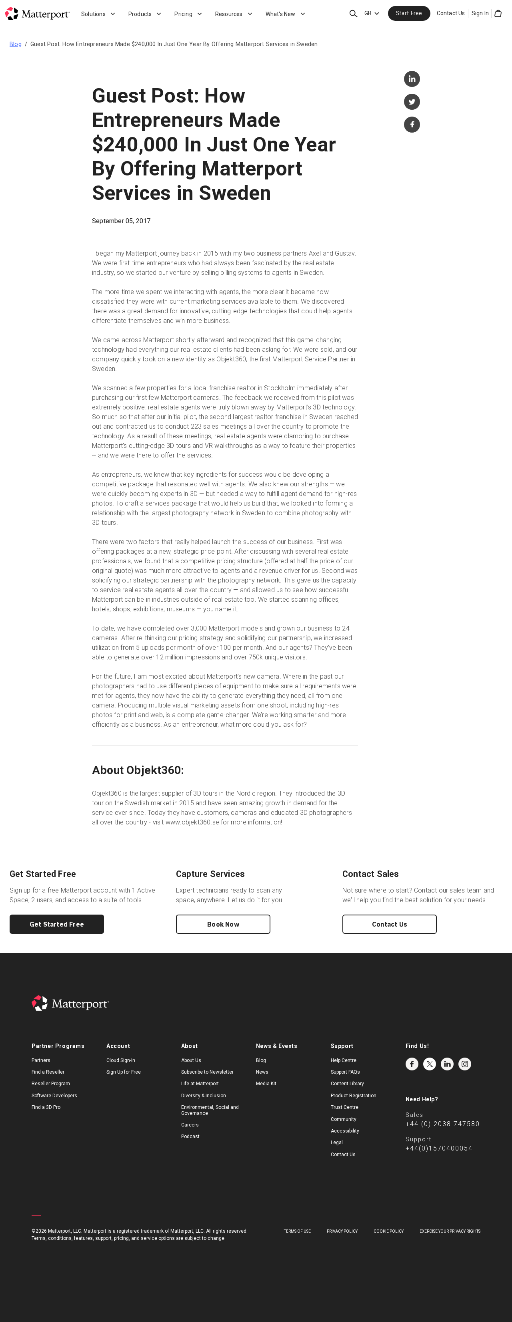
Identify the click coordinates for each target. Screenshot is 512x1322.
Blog (16, 44)
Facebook (412, 1064)
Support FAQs (345, 1072)
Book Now (223, 924)
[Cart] (498, 13)
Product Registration (353, 1095)
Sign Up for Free (123, 1072)
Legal (337, 1142)
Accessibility (345, 1131)
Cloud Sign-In (120, 1060)
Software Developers (54, 1095)
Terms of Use (297, 1231)
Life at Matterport (200, 1083)
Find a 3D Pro (46, 1107)
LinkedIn (447, 1064)
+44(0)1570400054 (439, 1148)
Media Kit (266, 1083)
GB (368, 13)
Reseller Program (51, 1083)
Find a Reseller (48, 1072)
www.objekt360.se (192, 822)
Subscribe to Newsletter (207, 1072)
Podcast (190, 1136)
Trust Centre (344, 1107)
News (262, 1072)
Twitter (429, 1064)
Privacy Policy (342, 1231)
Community (343, 1119)
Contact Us (451, 13)
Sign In (480, 13)
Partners (41, 1060)
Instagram (464, 1064)
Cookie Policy (389, 1231)
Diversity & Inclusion (203, 1095)
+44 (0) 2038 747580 (443, 1124)
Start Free (409, 13)
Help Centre (343, 1060)
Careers (190, 1125)
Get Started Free (57, 924)
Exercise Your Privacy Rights (450, 1231)
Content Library (347, 1083)
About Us (191, 1060)
